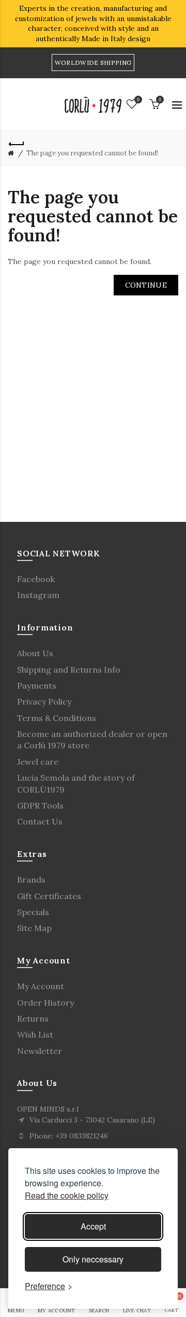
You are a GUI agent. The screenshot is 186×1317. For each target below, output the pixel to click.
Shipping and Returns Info (68, 669)
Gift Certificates (49, 896)
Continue (146, 285)
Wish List (35, 1034)
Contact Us (40, 821)
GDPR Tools (40, 805)
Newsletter (39, 1051)
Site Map (34, 928)
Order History (45, 1002)
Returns (33, 1018)
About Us (35, 653)
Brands (31, 879)
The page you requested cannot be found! (92, 153)
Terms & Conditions (56, 718)
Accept (93, 1226)
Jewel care (37, 762)
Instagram (38, 595)
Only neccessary (93, 1259)
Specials (33, 912)
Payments (36, 685)
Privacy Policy (44, 701)
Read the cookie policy (67, 1195)
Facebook (36, 579)
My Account (40, 986)
